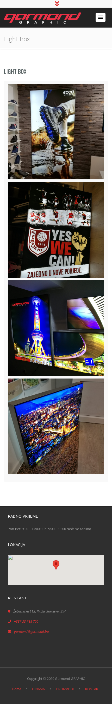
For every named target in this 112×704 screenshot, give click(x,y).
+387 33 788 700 (26, 621)
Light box (15, 71)
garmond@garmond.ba (31, 631)
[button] (100, 17)
